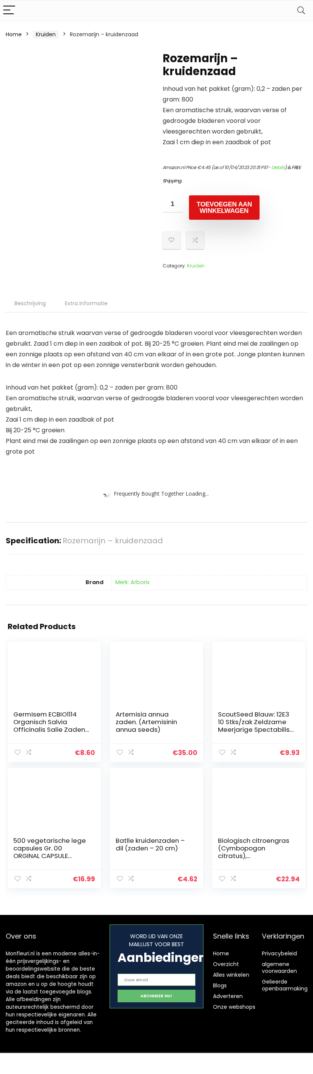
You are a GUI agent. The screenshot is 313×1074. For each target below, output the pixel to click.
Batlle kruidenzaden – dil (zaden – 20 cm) (150, 844)
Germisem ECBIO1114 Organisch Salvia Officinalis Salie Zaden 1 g (51, 726)
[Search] (301, 10)
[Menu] (9, 10)
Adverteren (228, 996)
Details (278, 167)
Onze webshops (234, 1007)
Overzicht (226, 964)
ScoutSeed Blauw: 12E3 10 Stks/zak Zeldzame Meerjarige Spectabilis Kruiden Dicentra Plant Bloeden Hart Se (254, 729)
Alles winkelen (231, 975)
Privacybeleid (279, 953)
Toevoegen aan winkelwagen (224, 207)
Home (14, 34)
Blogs (220, 985)
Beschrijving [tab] (30, 303)
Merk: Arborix (132, 582)
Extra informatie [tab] (86, 303)
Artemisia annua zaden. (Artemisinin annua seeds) (146, 722)
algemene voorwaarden (279, 967)
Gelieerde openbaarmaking (285, 985)
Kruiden (46, 34)
